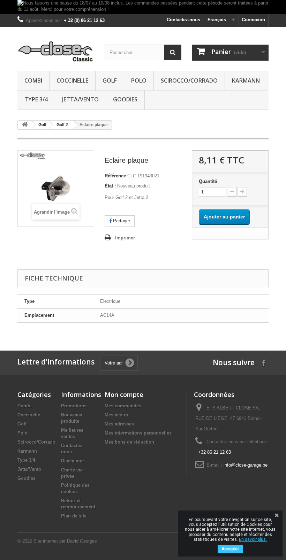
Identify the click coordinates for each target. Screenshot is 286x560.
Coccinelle (72, 80)
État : (110, 186)
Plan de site (73, 516)
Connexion (253, 19)
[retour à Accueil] (24, 125)
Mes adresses (119, 424)
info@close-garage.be (246, 465)
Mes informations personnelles (138, 433)
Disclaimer (72, 460)
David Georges (82, 541)
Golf (110, 80)
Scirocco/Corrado (189, 80)
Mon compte (124, 394)
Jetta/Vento (80, 99)
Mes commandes (123, 405)
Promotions (73, 405)
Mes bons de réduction (129, 442)
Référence (115, 175)
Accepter (230, 548)
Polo (138, 80)
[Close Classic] (55, 51)
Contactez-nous (183, 19)
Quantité (208, 181)
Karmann (246, 80)
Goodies (125, 99)
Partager (121, 220)
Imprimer (125, 237)
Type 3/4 (36, 99)
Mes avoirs (116, 414)
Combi (33, 80)
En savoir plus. (253, 539)
